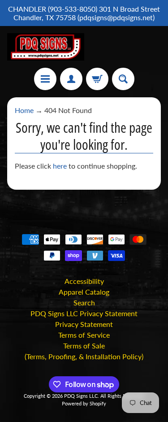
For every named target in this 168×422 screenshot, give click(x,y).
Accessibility (84, 281)
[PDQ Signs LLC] (45, 47)
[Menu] (45, 79)
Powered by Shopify (84, 403)
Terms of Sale (84, 345)
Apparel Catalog (84, 291)
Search (84, 302)
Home (24, 110)
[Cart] (97, 79)
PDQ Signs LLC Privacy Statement (84, 313)
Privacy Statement (84, 324)
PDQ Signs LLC (81, 396)
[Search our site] (123, 79)
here (60, 165)
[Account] (71, 79)
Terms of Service (84, 335)
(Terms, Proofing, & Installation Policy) (84, 356)
